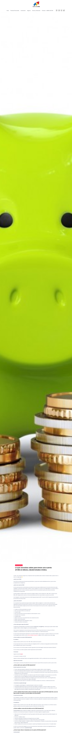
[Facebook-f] (57, 10)
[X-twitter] (61, 10)
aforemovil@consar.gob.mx (33, 635)
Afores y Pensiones (19, 565)
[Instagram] (59, 10)
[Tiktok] (64, 10)
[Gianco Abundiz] (36, 4)
